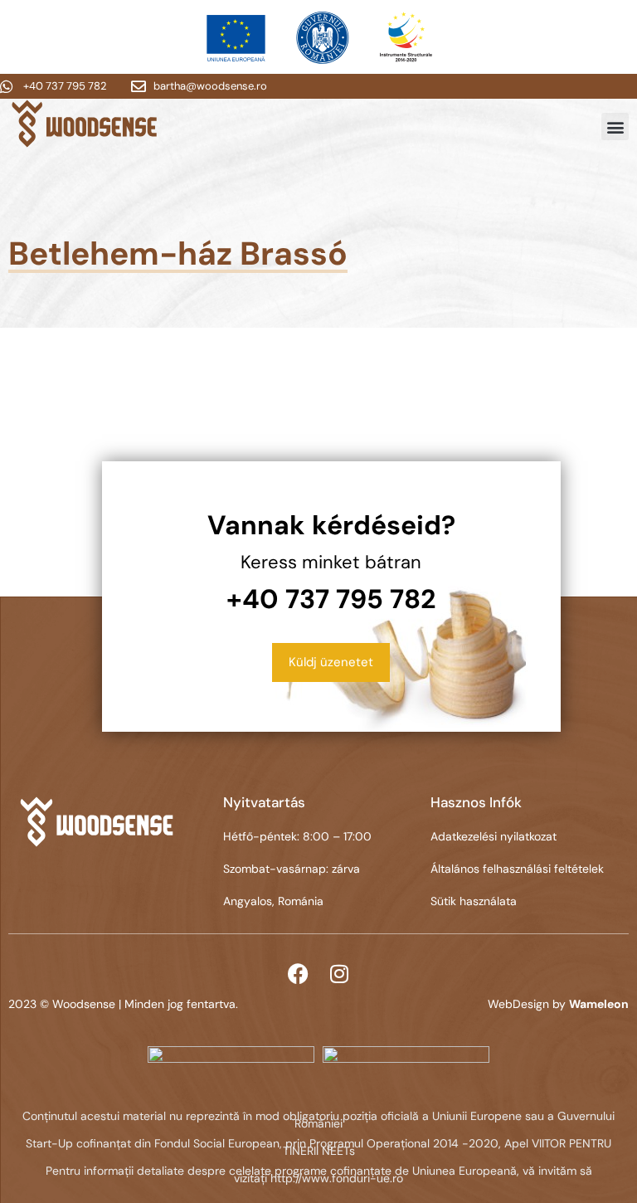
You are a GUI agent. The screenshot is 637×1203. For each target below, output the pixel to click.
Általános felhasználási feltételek (517, 868)
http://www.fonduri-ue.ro (336, 1178)
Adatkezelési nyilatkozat (493, 836)
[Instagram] (339, 973)
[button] (615, 126)
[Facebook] (297, 973)
